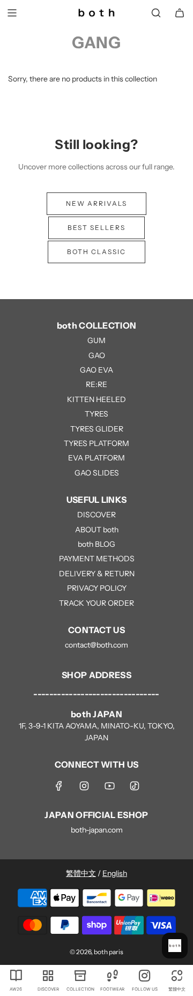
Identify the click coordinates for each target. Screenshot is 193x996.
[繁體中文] (177, 975)
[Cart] (179, 13)
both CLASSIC (96, 252)
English (114, 873)
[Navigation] (12, 13)
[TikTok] (134, 786)
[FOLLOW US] (145, 975)
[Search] (156, 13)
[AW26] (16, 975)
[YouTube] (109, 786)
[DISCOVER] (48, 975)
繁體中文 (81, 873)
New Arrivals (96, 203)
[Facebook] (59, 786)
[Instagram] (84, 786)
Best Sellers (96, 228)
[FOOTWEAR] (112, 975)
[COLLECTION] (80, 975)
